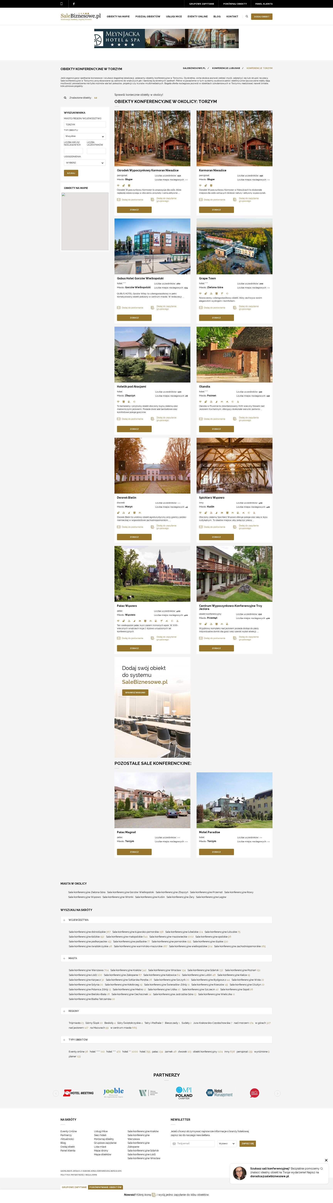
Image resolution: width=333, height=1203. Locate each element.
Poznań (211, 395)
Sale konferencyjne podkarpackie (90, 941)
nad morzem (243, 1022)
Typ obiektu (71, 130)
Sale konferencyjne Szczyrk (171, 979)
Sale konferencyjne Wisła (248, 979)
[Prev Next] (152, 138)
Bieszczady (172, 1022)
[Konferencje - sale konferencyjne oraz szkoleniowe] (81, 19)
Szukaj (71, 173)
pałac (120, 610)
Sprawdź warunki (135, 692)
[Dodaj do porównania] (134, 199)
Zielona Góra (215, 287)
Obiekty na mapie (118, 16)
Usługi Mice (101, 1131)
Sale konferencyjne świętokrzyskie (90, 946)
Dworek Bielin (126, 497)
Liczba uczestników (95, 143)
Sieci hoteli (100, 1135)
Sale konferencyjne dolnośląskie (90, 931)
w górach (263, 1022)
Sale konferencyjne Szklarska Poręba (129, 979)
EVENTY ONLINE (198, 16)
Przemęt (212, 618)
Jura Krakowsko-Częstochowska (212, 1022)
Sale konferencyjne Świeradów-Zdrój (167, 984)
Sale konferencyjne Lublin (199, 975)
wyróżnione (262, 1051)
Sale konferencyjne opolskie (213, 936)
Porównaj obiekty (235, 4)
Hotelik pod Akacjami (131, 386)
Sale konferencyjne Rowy (238, 892)
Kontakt (232, 16)
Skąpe (129, 179)
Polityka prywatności (73, 1175)
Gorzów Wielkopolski (138, 287)
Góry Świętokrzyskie (130, 1022)
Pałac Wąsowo (127, 605)
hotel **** (121, 283)
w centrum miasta (123, 1027)
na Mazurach (99, 1027)
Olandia (204, 386)
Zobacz (134, 210)
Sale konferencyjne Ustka (164, 989)
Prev (122, 138)
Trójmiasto (76, 1022)
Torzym (129, 841)
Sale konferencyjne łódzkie (86, 936)
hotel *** (130, 1051)
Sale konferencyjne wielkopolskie (190, 946)
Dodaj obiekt (261, 17)
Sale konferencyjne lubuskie (222, 931)
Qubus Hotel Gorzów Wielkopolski (140, 278)
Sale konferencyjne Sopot (236, 989)
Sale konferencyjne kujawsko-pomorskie (138, 931)
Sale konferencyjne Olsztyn (247, 984)
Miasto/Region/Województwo (82, 118)
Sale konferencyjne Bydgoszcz (210, 979)
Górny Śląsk (94, 1022)
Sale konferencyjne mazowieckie (171, 936)
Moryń (128, 506)
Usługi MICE (174, 16)
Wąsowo (130, 615)
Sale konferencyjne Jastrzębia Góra (174, 994)
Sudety (187, 1022)
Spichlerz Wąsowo (211, 497)
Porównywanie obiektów (105, 1187)
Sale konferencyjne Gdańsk (205, 970)
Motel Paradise (209, 832)
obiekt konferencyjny (210, 614)
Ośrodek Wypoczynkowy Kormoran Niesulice (148, 170)
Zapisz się (248, 1143)
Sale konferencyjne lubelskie (184, 931)
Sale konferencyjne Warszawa (89, 970)
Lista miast (100, 1146)
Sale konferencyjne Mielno (129, 989)
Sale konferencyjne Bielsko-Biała (89, 994)
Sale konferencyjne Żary (180, 897)
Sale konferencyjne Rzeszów (209, 984)
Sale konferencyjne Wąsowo (84, 897)
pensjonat (122, 175)
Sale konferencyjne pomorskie (171, 941)
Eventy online (78, 1051)
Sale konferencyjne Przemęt (206, 892)
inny (201, 502)
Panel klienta (263, 4)
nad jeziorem (78, 1027)
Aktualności (67, 1139)
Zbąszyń (130, 395)
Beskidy (110, 1022)
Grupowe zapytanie (201, 4)
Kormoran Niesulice (212, 170)
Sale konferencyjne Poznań (242, 970)
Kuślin (210, 506)
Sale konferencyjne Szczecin (200, 989)
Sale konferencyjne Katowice (161, 975)
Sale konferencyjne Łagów (211, 897)
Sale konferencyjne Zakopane (123, 975)
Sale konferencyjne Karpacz (86, 979)
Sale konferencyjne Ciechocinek (131, 994)
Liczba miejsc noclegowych (72, 143)
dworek (121, 502)
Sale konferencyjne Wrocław (167, 970)
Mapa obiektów (102, 1154)
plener (75, 1056)
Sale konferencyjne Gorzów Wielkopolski (130, 892)
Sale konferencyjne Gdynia (86, 984)
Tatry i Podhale (154, 1022)
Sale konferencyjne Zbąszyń (172, 892)
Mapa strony (101, 1150)
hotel (119, 391)
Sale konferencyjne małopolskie (127, 936)
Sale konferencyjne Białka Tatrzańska (92, 999)
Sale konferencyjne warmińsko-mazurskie (140, 946)
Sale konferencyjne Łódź (85, 975)
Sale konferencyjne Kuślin (150, 897)
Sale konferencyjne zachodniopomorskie (240, 946)
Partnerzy (66, 1135)
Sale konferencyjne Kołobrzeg (123, 984)
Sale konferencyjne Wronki (118, 897)
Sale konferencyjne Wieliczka (216, 994)
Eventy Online (69, 1131)
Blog (217, 16)
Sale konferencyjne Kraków (128, 970)
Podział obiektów (147, 16)
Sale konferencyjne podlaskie (131, 941)
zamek (171, 1051)
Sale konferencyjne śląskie (210, 941)
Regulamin (91, 1175)
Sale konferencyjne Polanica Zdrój (90, 989)
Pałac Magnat (126, 832)
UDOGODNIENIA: (72, 156)
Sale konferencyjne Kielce (233, 975)
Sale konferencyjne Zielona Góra (86, 892)
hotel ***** (97, 1051)
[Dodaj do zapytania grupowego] (168, 200)
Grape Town (207, 278)
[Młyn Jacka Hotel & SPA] (166, 47)
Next (182, 138)
